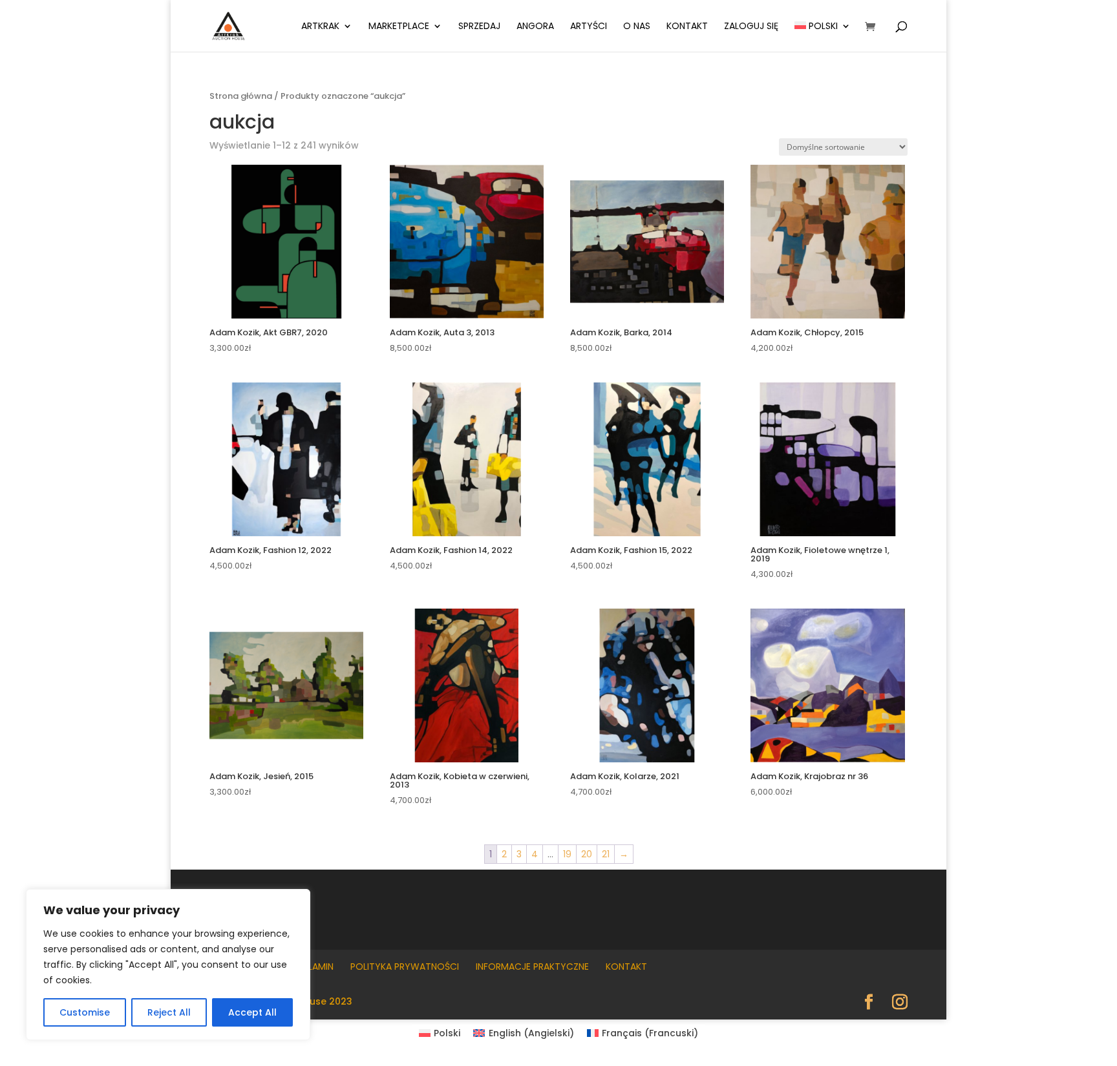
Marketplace (398, 26)
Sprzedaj (479, 26)
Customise (84, 1012)
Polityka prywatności (404, 966)
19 (567, 854)
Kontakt (687, 26)
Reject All (169, 1012)
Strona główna (240, 96)
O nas (636, 26)
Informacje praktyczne (532, 966)
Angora (535, 26)
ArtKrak (320, 26)
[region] (168, 964)
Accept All (252, 1012)
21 (606, 854)
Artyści (588, 26)
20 (586, 854)
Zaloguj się (751, 26)
